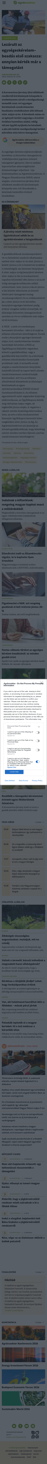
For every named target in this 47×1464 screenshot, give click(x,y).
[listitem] (23, 727)
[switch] (38, 732)
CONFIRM (14, 772)
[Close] (42, 683)
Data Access (23, 780)
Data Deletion (10, 780)
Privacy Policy (37, 780)
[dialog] (23, 732)
